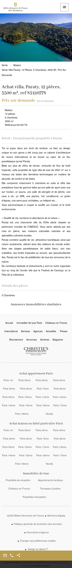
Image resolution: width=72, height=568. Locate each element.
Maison (17, 65)
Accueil (17, 8)
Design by (37, 549)
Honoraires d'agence (38, 532)
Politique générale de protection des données (38, 524)
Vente (5, 65)
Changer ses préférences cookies (38, 540)
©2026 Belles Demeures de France (25, 515)
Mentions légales (56, 515)
